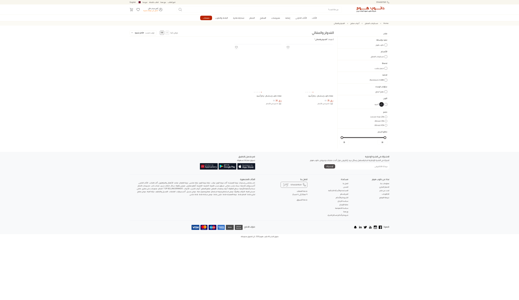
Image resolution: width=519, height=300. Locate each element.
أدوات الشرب (195, 189)
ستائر (173, 186)
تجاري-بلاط (251, 194)
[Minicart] (131, 9)
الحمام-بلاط (242, 194)
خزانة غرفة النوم (204, 183)
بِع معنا (345, 212)
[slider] (385, 137)
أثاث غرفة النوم (221, 183)
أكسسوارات (181, 192)
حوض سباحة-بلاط (205, 194)
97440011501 (381, 2)
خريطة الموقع (384, 198)
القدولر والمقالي (339, 23)
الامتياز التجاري (384, 187)
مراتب (213, 183)
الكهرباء (199, 186)
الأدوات (186, 189)
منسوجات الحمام (144, 186)
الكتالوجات (385, 194)
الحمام (160, 189)
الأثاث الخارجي (143, 183)
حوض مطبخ (141, 192)
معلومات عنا (384, 183)
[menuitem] (314, 18)
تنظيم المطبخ (205, 189)
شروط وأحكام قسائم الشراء (338, 215)
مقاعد (176, 183)
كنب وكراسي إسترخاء (247, 183)
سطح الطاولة (233, 189)
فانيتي (139, 189)
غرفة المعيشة (233, 183)
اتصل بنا (345, 183)
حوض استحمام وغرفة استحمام (222, 192)
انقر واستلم (344, 194)
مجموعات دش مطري (149, 189)
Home (385, 23)
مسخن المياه (250, 192)
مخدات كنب (155, 186)
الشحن (345, 187)
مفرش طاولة (180, 186)
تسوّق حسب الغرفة (217, 186)
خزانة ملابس (193, 183)
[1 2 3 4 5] (309, 68)
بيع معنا (163, 2)
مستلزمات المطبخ (371, 23)
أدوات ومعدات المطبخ (219, 189)
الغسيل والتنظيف (161, 192)
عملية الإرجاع (344, 205)
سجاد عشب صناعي (232, 186)
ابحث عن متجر (384, 190)
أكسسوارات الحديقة (247, 186)
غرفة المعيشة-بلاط (230, 194)
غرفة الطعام (183, 183)
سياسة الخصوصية (341, 208)
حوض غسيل (191, 192)
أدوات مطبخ (354, 23)
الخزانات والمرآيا (239, 192)
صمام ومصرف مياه (203, 192)
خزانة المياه (150, 192)
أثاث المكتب (153, 183)
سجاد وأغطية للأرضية (247, 189)
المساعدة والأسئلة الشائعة (338, 190)
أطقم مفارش (191, 186)
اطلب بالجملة (154, 2)
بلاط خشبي (193, 194)
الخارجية (206, 186)
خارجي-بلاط (217, 194)
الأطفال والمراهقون (166, 183)
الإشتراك (329, 166)
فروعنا (145, 2)
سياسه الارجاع (343, 201)
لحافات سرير (165, 186)
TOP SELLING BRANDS (173, 189)
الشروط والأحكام (342, 198)
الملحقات (172, 192)
